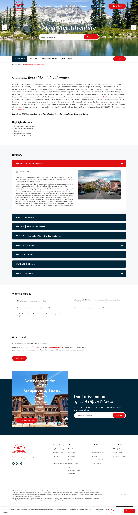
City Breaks (57, 460)
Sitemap (94, 456)
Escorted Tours (58, 452)
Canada (48, 6)
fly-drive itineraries (111, 97)
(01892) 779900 (100, 6)
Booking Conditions (98, 452)
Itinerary (33, 59)
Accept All (129, 511)
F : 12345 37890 (118, 452)
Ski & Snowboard (72, 6)
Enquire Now (19, 358)
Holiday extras (73, 463)
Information (95, 449)
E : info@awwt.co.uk (119, 456)
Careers (70, 467)
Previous (4, 27)
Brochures (71, 456)
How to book (67, 59)
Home (35, 6)
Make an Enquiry (117, 6)
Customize (116, 511)
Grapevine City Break (27, 420)
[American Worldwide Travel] (19, 6)
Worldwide (58, 6)
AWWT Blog (72, 452)
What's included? (49, 59)
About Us (83, 6)
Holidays (20, 64)
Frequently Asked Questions (74, 472)
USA (40, 6)
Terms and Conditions (99, 460)
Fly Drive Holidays (59, 449)
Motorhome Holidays (60, 463)
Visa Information (73, 460)
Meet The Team (73, 449)
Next (133, 27)
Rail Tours (56, 456)
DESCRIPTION (20, 59)
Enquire (119, 59)
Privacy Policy (96, 463)
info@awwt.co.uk (22, 109)
